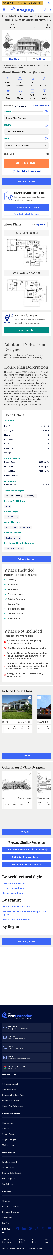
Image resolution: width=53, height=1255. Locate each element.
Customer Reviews (10, 1212)
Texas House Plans (13, 893)
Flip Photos (40, 59)
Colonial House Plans (24, 16)
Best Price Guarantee (11, 1206)
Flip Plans (40, 224)
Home (4, 16)
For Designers (8, 1178)
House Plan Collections (12, 1106)
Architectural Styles (10, 1100)
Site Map (46, 1241)
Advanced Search (10, 1084)
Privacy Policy (22, 1241)
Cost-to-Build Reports (12, 1173)
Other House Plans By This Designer (25, 849)
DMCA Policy (34, 1241)
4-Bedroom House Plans (25, 864)
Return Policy (8, 1134)
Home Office (11, 527)
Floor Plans (14, 59)
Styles (11, 16)
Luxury (19, 496)
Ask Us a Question (26, 181)
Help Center (7, 1123)
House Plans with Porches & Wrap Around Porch (25, 913)
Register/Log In (9, 1139)
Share (47, 27)
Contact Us (7, 1128)
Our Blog (6, 1223)
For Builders (7, 1184)
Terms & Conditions (6, 1241)
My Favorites (8, 1145)
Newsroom (7, 1217)
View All (25, 832)
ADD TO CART (26, 163)
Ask (33, 27)
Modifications (8, 1167)
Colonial (9, 496)
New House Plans (10, 1089)
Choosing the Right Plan (13, 1095)
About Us (6, 1201)
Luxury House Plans (13, 888)
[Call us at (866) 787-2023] (49, 3)
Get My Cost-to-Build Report (26, 207)
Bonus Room (25, 527)
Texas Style (30, 496)
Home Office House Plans (16, 919)
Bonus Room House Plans (16, 906)
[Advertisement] (26, 976)
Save (12, 27)
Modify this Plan (26, 330)
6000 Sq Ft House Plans (25, 857)
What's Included (9, 1162)
